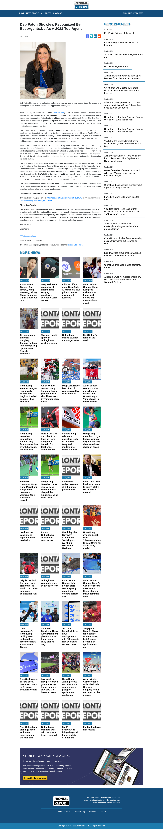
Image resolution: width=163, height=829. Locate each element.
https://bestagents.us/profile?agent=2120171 (64, 198)
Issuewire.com (58, 113)
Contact (103, 812)
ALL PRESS (46, 13)
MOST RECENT (32, 13)
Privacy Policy (79, 812)
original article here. (75, 245)
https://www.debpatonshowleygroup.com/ (36, 200)
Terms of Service (63, 812)
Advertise (92, 812)
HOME (22, 13)
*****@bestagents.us (28, 236)
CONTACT (57, 13)
